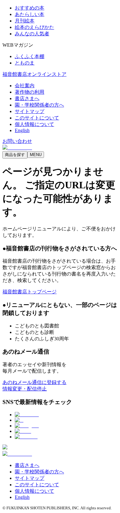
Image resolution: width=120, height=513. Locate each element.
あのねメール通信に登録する (34, 382)
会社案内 (24, 85)
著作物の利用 (29, 92)
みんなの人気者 (32, 33)
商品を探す (15, 154)
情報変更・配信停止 (24, 388)
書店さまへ (27, 98)
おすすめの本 (29, 7)
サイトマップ (29, 111)
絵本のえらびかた (34, 27)
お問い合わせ (17, 141)
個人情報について (34, 124)
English (22, 130)
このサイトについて (37, 117)
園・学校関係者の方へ (39, 105)
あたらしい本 (29, 14)
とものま (24, 62)
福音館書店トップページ (29, 291)
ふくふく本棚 (29, 56)
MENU (36, 154)
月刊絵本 (24, 20)
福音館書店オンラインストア (34, 74)
